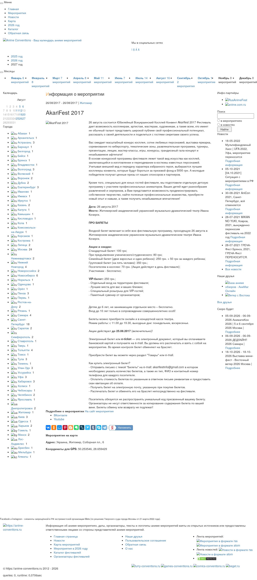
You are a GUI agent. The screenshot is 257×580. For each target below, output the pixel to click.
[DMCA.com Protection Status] (207, 558)
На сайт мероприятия (99, 411)
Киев (21, 417)
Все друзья (224, 302)
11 (17, 110)
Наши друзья (133, 536)
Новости (13, 17)
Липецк (22, 245)
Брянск (22, 160)
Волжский (24, 174)
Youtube (59, 419)
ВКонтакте (60, 415)
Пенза (22, 293)
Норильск (24, 280)
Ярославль (25, 399)
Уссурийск (24, 372)
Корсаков (24, 236)
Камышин (24, 214)
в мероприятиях (231, 121)
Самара (23, 315)
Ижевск (22, 196)
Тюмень (23, 363)
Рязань (22, 311)
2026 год (13, 25)
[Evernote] (76, 427)
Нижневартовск (21, 258)
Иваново (23, 191)
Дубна (22, 183)
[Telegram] (104, 427)
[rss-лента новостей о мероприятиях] (236, 549)
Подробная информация (234, 163)
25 (17, 118)
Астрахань (24, 142)
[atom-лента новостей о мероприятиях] (215, 554)
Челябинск (25, 395)
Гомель (23, 430)
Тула (21, 359)
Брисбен (24, 448)
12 (20, 110)
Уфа (20, 377)
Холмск (22, 386)
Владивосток (26, 165)
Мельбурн (25, 452)
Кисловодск (25, 218)
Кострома (24, 240)
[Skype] (98, 427)
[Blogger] (70, 427)
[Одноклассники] (53, 427)
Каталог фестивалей (67, 552)
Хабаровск (25, 381)
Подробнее (232, 332)
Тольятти (24, 350)
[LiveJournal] (82, 427)
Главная (13, 9)
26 (20, 118)
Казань (22, 205)
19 (20, 114)
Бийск (21, 156)
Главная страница (66, 536)
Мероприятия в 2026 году (71, 548)
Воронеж (23, 178)
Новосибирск (26, 275)
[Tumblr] (93, 427)
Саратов (23, 328)
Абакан (22, 133)
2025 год (16, 56)
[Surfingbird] (87, 427)
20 (23, 114)
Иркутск (23, 200)
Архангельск (26, 138)
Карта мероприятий (67, 544)
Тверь (21, 345)
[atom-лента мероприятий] (218, 545)
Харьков (23, 426)
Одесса (23, 421)
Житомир (24, 412)
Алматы (23, 456)
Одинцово (24, 284)
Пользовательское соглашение (145, 540)
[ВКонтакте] (48, 427)
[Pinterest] (65, 427)
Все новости (233, 269)
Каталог (13, 29)
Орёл (21, 289)
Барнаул (23, 147)
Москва (22, 249)
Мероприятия (17, 13)
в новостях (228, 125)
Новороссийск (27, 271)
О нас (129, 548)
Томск (21, 354)
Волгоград (24, 169)
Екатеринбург (27, 187)
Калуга (22, 209)
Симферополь (20, 337)
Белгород (24, 151)
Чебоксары (25, 390)
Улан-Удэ (24, 368)
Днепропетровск (22, 408)
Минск (22, 435)
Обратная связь (18, 33)
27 (23, 118)
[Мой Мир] (59, 427)
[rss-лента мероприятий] (217, 540)
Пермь (22, 298)
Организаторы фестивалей (72, 556)
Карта (12, 21)
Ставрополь (25, 341)
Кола (21, 223)
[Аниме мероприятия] (21, 527)
